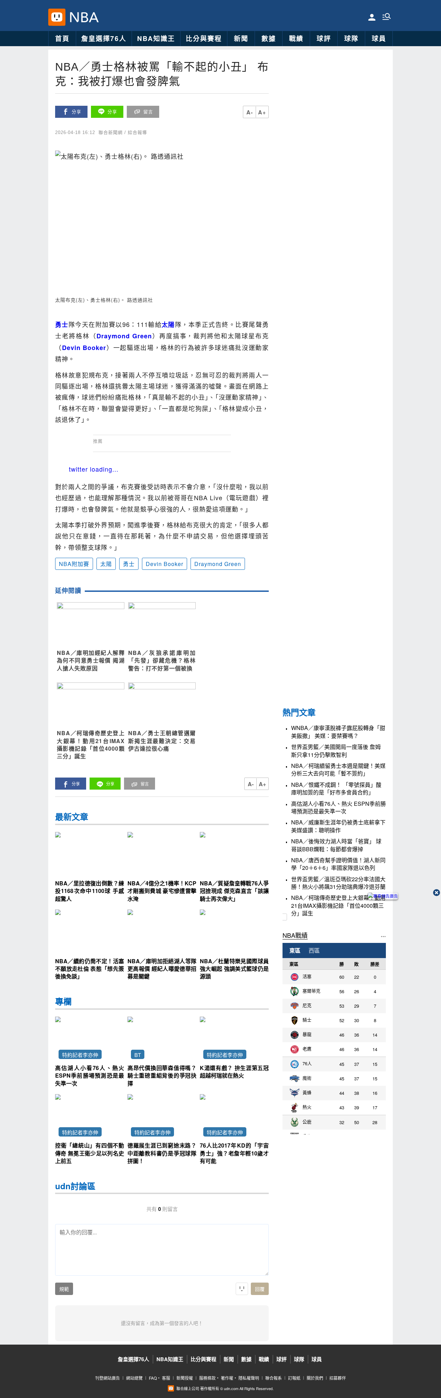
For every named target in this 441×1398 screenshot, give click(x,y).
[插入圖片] (242, 1289)
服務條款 (207, 1378)
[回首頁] (82, 17)
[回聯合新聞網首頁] (56, 17)
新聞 (241, 38)
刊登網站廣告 (107, 1378)
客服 (166, 1378)
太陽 (106, 564)
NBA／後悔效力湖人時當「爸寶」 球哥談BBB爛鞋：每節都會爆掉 (336, 845)
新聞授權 (184, 1378)
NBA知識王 (156, 38)
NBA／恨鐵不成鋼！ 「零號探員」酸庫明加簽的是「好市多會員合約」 (336, 788)
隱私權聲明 (248, 1378)
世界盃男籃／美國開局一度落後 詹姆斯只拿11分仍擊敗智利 (336, 750)
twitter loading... (94, 468)
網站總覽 (134, 1378)
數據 (268, 38)
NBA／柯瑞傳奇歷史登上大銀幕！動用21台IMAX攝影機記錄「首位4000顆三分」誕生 (338, 905)
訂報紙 (294, 1378)
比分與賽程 (204, 38)
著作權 (227, 1378)
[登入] (372, 16)
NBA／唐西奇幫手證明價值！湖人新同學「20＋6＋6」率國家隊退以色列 (338, 864)
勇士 (129, 564)
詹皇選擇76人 (103, 38)
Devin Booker (164, 564)
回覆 (260, 1289)
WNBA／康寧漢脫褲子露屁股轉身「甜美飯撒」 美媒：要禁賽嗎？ (338, 731)
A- (249, 112)
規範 (64, 1289)
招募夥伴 (337, 1378)
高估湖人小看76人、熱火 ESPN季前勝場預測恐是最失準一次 (338, 807)
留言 (148, 111)
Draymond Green (217, 564)
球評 (324, 38)
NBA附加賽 (74, 564)
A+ (262, 112)
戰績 (296, 38)
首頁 (62, 38)
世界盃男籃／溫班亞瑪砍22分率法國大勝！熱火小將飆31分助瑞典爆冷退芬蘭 (338, 883)
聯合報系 (273, 1378)
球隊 (351, 38)
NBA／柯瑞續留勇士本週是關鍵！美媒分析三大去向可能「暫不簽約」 (338, 769)
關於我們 (315, 1378)
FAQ (153, 1378)
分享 (76, 111)
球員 (379, 38)
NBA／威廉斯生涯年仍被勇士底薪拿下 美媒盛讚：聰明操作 (338, 826)
